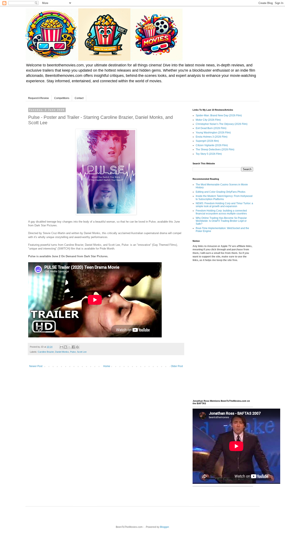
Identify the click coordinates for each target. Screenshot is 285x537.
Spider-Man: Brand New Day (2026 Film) (219, 115)
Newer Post (35, 366)
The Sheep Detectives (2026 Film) (215, 149)
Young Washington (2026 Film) (213, 132)
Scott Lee (82, 352)
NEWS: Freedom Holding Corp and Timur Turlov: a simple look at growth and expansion (224, 205)
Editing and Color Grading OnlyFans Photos (220, 191)
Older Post (177, 366)
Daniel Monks (62, 352)
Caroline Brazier (46, 352)
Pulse (73, 352)
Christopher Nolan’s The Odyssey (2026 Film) (221, 124)
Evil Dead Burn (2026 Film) (211, 128)
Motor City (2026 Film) (208, 119)
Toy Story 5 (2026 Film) (209, 153)
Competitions (61, 98)
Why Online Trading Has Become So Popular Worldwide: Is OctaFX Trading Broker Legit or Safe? (221, 221)
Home (106, 366)
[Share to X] (69, 347)
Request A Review (38, 98)
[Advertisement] (223, 330)
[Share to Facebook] (73, 347)
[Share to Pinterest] (77, 347)
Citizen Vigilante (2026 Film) (212, 145)
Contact (79, 98)
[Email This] (61, 347)
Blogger (164, 527)
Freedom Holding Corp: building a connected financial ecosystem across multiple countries (221, 212)
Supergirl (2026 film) (207, 140)
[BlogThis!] (65, 347)
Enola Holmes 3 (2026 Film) (211, 136)
